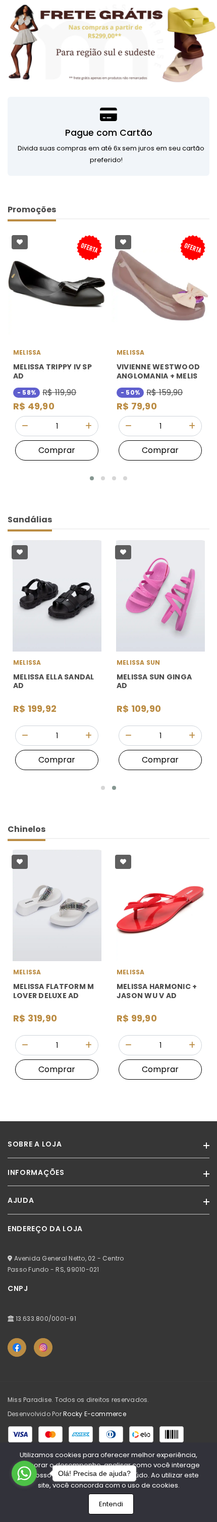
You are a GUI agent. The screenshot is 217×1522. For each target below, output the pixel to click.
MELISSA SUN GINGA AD (154, 682)
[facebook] (17, 1347)
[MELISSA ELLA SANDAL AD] (56, 596)
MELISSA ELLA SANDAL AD (53, 682)
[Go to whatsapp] (24, 1473)
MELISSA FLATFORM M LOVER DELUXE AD (53, 991)
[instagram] (43, 1347)
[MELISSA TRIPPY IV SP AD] (56, 285)
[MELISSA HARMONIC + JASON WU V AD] (160, 905)
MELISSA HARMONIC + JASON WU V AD (157, 991)
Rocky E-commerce (94, 1414)
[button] (91, 478)
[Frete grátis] (108, 42)
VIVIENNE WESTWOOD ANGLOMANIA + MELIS (158, 371)
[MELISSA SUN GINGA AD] (160, 596)
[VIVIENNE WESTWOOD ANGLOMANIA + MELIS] (160, 285)
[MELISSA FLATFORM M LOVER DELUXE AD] (56, 905)
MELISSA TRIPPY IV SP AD (52, 371)
